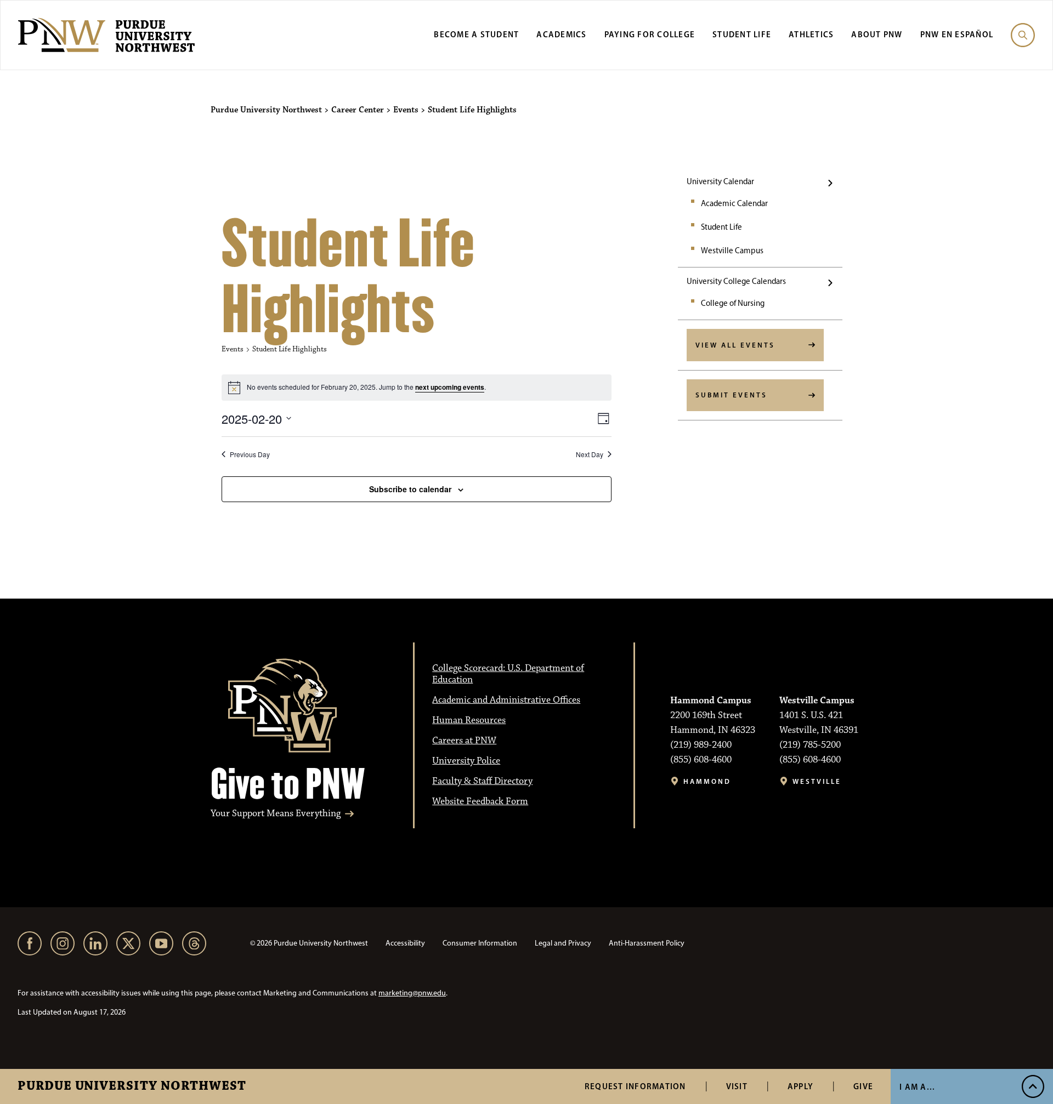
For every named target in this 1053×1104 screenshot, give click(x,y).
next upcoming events (449, 387)
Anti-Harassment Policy (646, 943)
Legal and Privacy (563, 943)
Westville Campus (732, 250)
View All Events (735, 344)
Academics (561, 34)
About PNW (876, 34)
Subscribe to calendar (410, 488)
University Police (466, 761)
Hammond (707, 781)
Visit (737, 1086)
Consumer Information (480, 943)
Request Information (635, 1086)
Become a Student (476, 34)
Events (233, 349)
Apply (800, 1086)
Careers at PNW (464, 741)
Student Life (741, 34)
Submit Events (731, 394)
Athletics (811, 34)
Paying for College (649, 34)
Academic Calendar (734, 203)
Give (863, 1086)
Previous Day (250, 454)
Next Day (589, 454)
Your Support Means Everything (276, 814)
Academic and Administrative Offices (506, 700)
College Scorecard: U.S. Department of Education (508, 674)
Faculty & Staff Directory (482, 781)
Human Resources (469, 720)
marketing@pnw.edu (412, 993)
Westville (816, 781)
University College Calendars (736, 281)
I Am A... (917, 1087)
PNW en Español (957, 34)
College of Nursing (733, 303)
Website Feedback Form (480, 801)
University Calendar (720, 181)
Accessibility (405, 943)
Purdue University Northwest (132, 1086)
